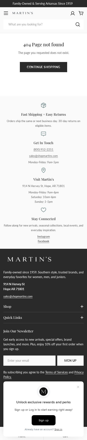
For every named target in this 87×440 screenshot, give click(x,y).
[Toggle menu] (5, 13)
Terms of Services (56, 372)
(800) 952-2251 (43, 149)
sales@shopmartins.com (43, 155)
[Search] (77, 24)
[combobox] (43, 24)
